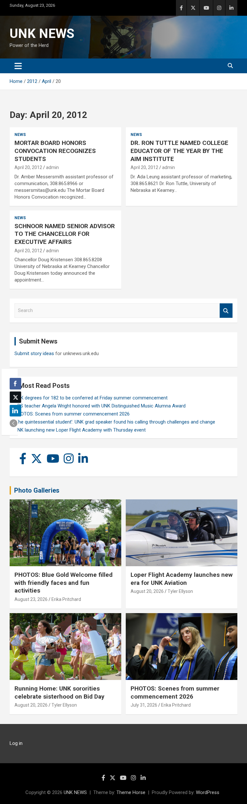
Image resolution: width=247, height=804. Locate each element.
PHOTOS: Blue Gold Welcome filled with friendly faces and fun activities (63, 582)
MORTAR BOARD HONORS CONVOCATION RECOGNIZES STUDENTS (55, 150)
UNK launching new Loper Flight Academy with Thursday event (80, 430)
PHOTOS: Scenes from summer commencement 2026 (72, 414)
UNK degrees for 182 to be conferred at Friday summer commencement (91, 398)
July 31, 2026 (144, 705)
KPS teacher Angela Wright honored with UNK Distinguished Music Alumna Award (100, 406)
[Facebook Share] (15, 383)
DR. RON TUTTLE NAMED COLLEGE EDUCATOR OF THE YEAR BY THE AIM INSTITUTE (179, 150)
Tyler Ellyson (180, 591)
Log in (16, 743)
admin (52, 167)
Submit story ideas (34, 353)
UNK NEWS (42, 33)
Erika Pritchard (66, 599)
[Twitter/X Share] (15, 397)
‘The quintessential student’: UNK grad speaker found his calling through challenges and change (114, 422)
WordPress (207, 792)
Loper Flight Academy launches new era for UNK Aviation (182, 578)
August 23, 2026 (31, 599)
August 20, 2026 (147, 591)
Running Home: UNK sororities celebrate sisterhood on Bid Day (59, 692)
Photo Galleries (36, 490)
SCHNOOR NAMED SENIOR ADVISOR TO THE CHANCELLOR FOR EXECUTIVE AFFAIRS (64, 234)
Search (226, 310)
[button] (13, 423)
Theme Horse (130, 792)
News (20, 134)
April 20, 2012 (28, 167)
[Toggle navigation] (18, 65)
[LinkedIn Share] (15, 410)
